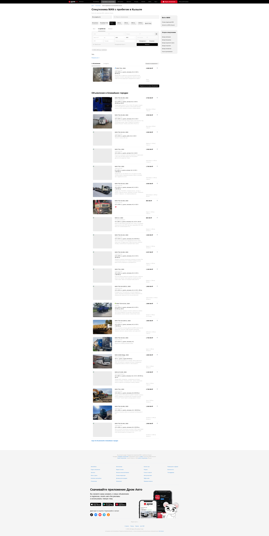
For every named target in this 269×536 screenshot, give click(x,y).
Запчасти (129, 1)
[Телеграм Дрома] (104, 514)
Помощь (132, 526)
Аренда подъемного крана (168, 42)
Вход (183, 1)
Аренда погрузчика (166, 45)
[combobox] (102, 17)
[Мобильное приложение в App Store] (95, 504)
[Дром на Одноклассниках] (108, 514)
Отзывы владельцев (120, 475)
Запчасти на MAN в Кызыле (168, 25)
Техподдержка (170, 472)
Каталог (143, 1)
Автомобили (96, 1)
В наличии (152, 41)
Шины (149, 1)
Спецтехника (94, 481)
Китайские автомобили (96, 478)
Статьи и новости (148, 472)
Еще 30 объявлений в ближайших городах (105, 440)
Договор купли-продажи (121, 478)
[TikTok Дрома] (91, 514)
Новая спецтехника (121, 458)
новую (141, 456)
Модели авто (134, 521)
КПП (95, 41)
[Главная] (73, 1)
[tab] (94, 29)
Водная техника (120, 469)
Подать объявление (95, 469)
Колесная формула (120, 41)
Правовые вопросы (148, 481)
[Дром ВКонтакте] (95, 514)
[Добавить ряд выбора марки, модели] (156, 34)
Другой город (148, 23)
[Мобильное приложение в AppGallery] (120, 504)
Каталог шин (147, 466)
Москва (82, 1)
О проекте (127, 526)
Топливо (106, 41)
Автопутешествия (148, 475)
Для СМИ (142, 526)
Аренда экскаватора (166, 48)
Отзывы (136, 1)
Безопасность (170, 469)
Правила (137, 526)
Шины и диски (94, 475)
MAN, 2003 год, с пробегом (100, 50)
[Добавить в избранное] (157, 68)
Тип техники (140, 37)
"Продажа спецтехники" (123, 456)
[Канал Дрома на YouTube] (100, 514)
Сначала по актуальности (151, 63)
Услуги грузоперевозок (167, 51)
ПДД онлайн (146, 478)
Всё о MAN (166, 17)
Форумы (146, 469)
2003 (117, 37)
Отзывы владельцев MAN (168, 22)
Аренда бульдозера (166, 39)
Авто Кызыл (161, 531)
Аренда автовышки (166, 36)
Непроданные (142, 41)
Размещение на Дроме (172, 466)
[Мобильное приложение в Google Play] (108, 504)
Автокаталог (119, 481)
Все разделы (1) (96, 17)
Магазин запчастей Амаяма (122, 472)
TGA (125, 54)
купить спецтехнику (142, 458)
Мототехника (119, 466)
